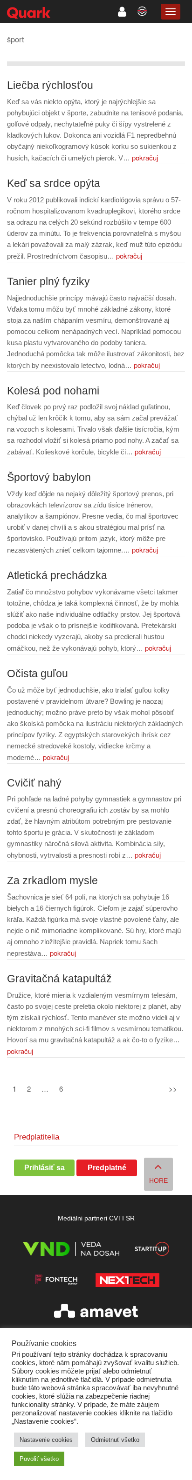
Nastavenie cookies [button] (46, 1439)
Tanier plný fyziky (48, 281)
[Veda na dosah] (71, 1250)
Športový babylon (49, 477)
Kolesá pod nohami (53, 391)
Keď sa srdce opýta (53, 183)
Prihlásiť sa (44, 1168)
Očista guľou (37, 674)
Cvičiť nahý (34, 783)
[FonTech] (56, 1281)
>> (173, 1088)
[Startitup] (152, 1250)
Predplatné (107, 1168)
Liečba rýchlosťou (50, 85)
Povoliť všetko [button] (39, 1458)
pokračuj (145, 157)
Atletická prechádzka (57, 575)
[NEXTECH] (127, 1281)
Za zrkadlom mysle (52, 881)
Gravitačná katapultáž (59, 979)
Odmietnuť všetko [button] (115, 1439)
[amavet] (96, 1312)
